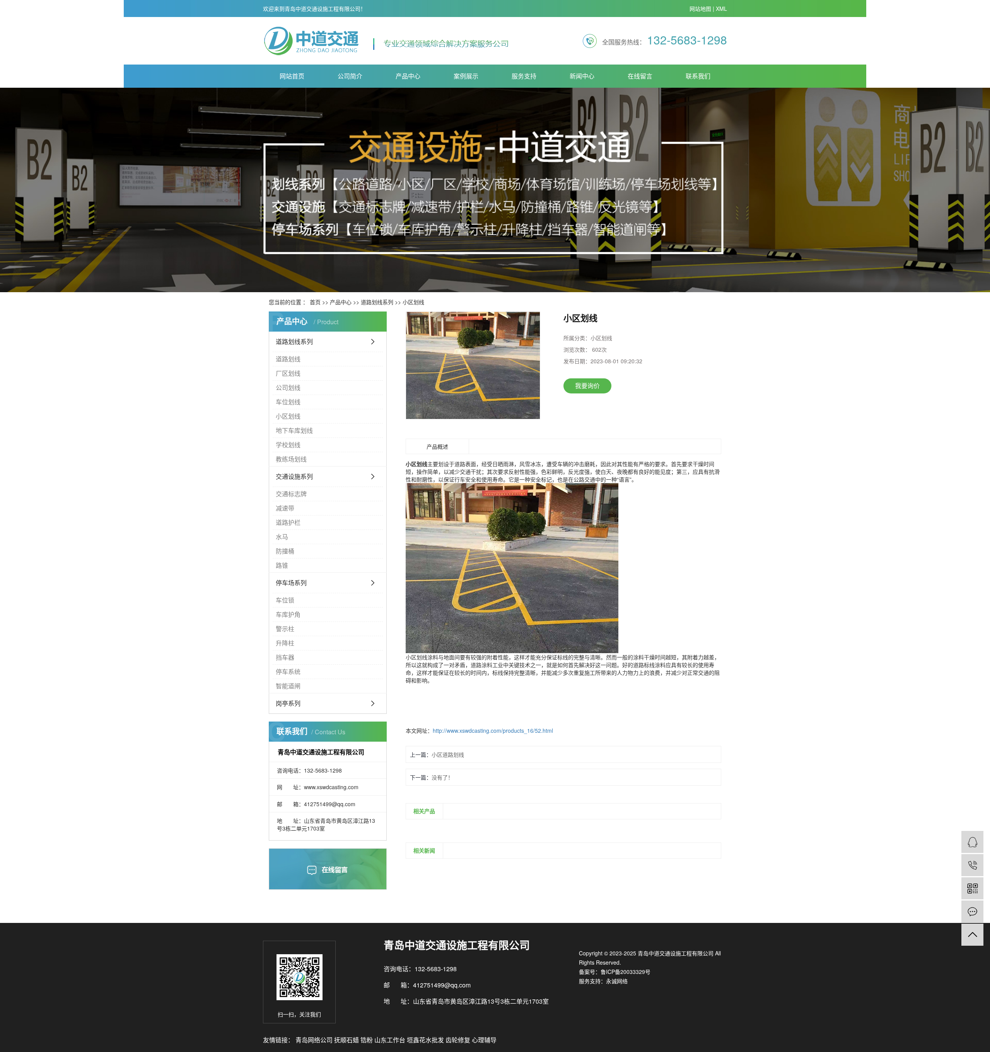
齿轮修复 (459, 1039)
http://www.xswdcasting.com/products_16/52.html (493, 730)
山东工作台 (390, 1039)
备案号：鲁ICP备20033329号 (614, 971)
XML (721, 8)
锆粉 (367, 1039)
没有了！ (442, 777)
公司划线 (288, 387)
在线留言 (640, 75)
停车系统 (288, 671)
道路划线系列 (377, 302)
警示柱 (285, 628)
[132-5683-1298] (972, 865)
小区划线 (413, 302)
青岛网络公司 (314, 1039)
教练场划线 (291, 459)
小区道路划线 (448, 754)
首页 (315, 302)
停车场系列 (291, 582)
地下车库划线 (294, 430)
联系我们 (698, 75)
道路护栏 (288, 522)
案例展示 (466, 75)
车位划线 (288, 401)
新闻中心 (582, 75)
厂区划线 (288, 373)
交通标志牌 (291, 493)
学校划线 (288, 444)
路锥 (282, 565)
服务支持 (524, 75)
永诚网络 (617, 981)
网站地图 (700, 8)
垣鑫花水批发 (426, 1039)
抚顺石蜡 (347, 1039)
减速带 (285, 508)
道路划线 (288, 358)
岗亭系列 (288, 703)
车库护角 (288, 614)
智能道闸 (288, 685)
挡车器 (285, 657)
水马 (282, 536)
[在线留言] (972, 911)
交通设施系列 (294, 476)
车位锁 (285, 600)
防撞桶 (285, 550)
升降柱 (285, 642)
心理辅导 (484, 1039)
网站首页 (292, 75)
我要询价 (587, 385)
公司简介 (350, 75)
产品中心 (408, 75)
